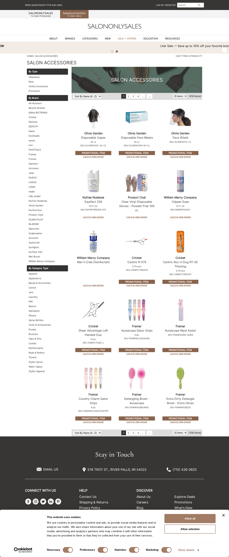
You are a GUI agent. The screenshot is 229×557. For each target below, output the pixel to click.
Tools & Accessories (40, 324)
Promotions (183, 502)
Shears (32, 315)
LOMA (32, 186)
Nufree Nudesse (38, 200)
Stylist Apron (36, 361)
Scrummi (33, 238)
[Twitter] (43, 501)
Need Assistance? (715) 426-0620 (43, 5)
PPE (31, 301)
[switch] (103, 550)
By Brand (33, 98)
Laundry (33, 296)
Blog (140, 508)
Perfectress (35, 210)
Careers (142, 502)
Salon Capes (35, 366)
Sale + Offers (127, 38)
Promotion (34, 90)
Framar (32, 154)
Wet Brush (34, 256)
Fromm (32, 159)
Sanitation (34, 310)
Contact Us (87, 497)
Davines (33, 121)
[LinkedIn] (51, 501)
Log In (160, 5)
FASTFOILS (35, 149)
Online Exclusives (38, 86)
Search (199, 5)
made (32, 191)
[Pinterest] (58, 501)
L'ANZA (32, 182)
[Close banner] (223, 515)
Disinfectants (36, 348)
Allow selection (190, 529)
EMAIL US (50, 469)
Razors (32, 306)
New (108, 38)
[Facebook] (28, 501)
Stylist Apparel (37, 371)
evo (31, 145)
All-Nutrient (35, 103)
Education (150, 38)
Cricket (32, 117)
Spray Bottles (36, 320)
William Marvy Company (42, 261)
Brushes (33, 334)
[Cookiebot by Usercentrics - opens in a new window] (23, 550)
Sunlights (34, 247)
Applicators (35, 278)
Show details (186, 549)
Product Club (36, 214)
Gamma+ (33, 163)
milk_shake (35, 196)
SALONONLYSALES (41, 14)
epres (32, 140)
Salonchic (34, 228)
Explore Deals (184, 497)
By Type (33, 71)
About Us (143, 497)
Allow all (190, 518)
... (143, 96)
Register (170, 5)
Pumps (32, 329)
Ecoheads (34, 135)
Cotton (32, 287)
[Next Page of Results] (149, 96)
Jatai (31, 172)
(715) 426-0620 (185, 469)
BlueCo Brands (37, 107)
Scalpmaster (35, 233)
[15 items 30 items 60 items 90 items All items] (180, 96)
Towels (32, 357)
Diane (32, 131)
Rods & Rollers (37, 352)
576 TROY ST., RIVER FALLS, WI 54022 (117, 469)
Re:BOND (34, 224)
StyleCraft (34, 242)
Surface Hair (35, 251)
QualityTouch (36, 219)
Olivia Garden (36, 205)
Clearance (34, 77)
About (53, 38)
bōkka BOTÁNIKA (38, 112)
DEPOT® (33, 126)
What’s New (183, 508)
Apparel (33, 273)
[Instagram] (36, 501)
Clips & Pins (35, 338)
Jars (31, 292)
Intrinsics (34, 168)
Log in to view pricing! (93, 156)
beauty (74, 14)
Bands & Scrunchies (40, 283)
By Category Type (38, 268)
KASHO (33, 177)
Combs (32, 343)
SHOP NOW (167, 46)
